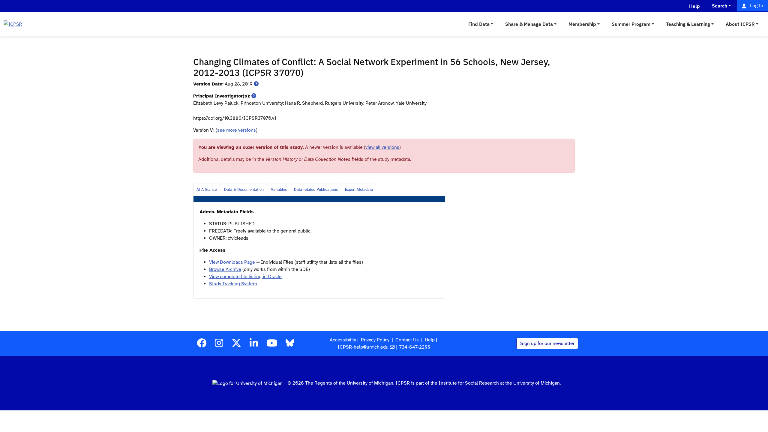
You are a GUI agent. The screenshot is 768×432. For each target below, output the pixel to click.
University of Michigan (536, 383)
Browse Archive (225, 269)
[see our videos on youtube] (272, 345)
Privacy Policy (375, 340)
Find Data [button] (479, 24)
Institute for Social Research (469, 383)
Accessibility (343, 340)
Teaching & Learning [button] (688, 24)
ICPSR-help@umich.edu (363, 347)
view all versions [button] (382, 147)
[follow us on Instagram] (219, 345)
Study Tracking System (233, 284)
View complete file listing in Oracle (245, 277)
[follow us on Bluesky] (290, 345)
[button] (256, 84)
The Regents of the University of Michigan (349, 383)
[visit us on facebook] (201, 345)
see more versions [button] (236, 130)
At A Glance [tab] (206, 189)
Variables (279, 189)
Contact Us (407, 340)
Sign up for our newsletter (547, 343)
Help (430, 340)
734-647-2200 (414, 347)
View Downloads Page (232, 262)
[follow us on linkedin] (254, 345)
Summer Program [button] (631, 24)
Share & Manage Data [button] (529, 24)
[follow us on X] (236, 345)
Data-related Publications (316, 189)
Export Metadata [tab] (359, 189)
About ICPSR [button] (740, 24)
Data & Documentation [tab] (244, 189)
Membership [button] (582, 24)
